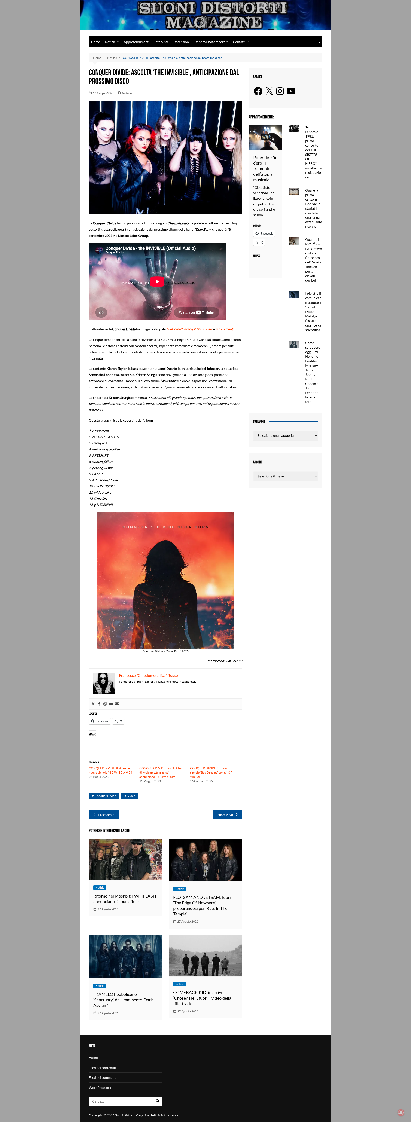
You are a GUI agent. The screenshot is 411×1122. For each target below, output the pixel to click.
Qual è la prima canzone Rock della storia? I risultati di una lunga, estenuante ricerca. (313, 208)
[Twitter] (93, 704)
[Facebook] (99, 704)
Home (95, 42)
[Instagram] (105, 704)
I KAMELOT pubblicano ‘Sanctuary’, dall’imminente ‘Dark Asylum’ (123, 999)
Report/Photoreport (210, 42)
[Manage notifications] (401, 1112)
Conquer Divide (105, 796)
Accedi (94, 1057)
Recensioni (182, 42)
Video (131, 796)
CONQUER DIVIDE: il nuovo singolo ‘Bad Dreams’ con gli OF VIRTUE (211, 772)
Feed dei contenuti (102, 1068)
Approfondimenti (136, 42)
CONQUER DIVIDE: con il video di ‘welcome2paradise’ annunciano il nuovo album (160, 772)
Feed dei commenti (102, 1077)
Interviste (161, 42)
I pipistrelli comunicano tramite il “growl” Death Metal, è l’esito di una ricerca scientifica (313, 311)
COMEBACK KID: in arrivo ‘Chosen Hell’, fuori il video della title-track (202, 998)
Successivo (225, 815)
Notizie (110, 42)
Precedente (106, 815)
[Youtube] (111, 704)
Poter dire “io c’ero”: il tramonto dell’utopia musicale (265, 168)
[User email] (117, 704)
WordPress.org (100, 1087)
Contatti (239, 42)
